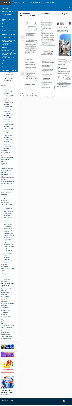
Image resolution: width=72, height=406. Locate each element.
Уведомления (5, 320)
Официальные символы (9, 70)
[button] (9, 2)
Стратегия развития (7, 63)
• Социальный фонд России (28, 93)
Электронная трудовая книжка (29, 95)
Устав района (5, 67)
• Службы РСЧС (8, 72)
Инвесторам (5, 27)
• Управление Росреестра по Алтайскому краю (9, 228)
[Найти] (69, 8)
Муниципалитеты (50, 2)
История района (6, 23)
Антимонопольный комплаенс (7, 7)
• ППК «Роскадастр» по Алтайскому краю (9, 244)
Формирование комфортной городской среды (6, 308)
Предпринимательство (8, 30)
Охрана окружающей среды (8, 19)
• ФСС (5, 248)
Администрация (34, 2)
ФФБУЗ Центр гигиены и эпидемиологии (8, 209)
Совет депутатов (18, 2)
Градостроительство (7, 11)
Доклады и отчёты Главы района (7, 15)
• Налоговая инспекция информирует (8, 215)
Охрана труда (5, 292)
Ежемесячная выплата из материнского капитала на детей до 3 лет (39, 97)
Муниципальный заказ (7, 181)
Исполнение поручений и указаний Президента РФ (7, 303)
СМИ (3, 60)
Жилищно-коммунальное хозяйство (5, 152)
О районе (5, 2)
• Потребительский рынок (9, 189)
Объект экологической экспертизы (8, 277)
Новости (3, 85)
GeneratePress (11, 401)
